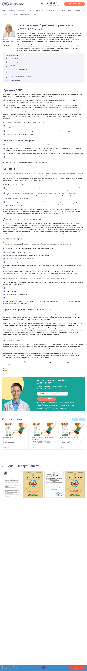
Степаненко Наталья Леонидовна (8, 38)
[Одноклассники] (6, 370)
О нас (3, 10)
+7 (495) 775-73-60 (50, 3)
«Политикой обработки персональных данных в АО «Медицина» (51, 408)
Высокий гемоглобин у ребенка (69, 437)
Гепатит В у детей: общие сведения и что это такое (42, 438)
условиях (49, 407)
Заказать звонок (54, 5)
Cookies (18, 667)
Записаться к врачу (74, 4)
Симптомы (13, 65)
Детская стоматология (52, 10)
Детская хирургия (66, 10)
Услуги (31, 10)
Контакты (77, 10)
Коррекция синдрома (16, 73)
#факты (7, 45)
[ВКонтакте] (4, 370)
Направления (22, 10)
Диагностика (39, 10)
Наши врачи (11, 10)
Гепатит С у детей (8, 437)
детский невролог (67, 344)
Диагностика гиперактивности (19, 69)
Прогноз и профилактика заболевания (21, 76)
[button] (75, 419)
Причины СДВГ (15, 58)
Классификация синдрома (17, 62)
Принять (77, 668)
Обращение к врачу (15, 80)
